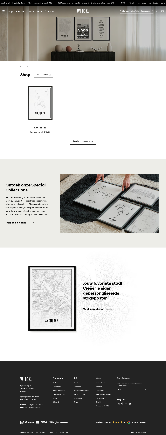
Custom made (34, 11)
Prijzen (76, 402)
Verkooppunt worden (103, 394)
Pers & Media (101, 383)
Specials (19, 11)
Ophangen (100, 390)
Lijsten (55, 398)
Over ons (49, 11)
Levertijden (78, 398)
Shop (10, 11)
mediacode (141, 432)
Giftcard (56, 402)
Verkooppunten (79, 394)
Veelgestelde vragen (81, 390)
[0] (162, 11)
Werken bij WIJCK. (102, 406)
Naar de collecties (16, 222)
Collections (57, 387)
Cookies (50, 432)
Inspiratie (99, 387)
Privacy (43, 432)
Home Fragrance (59, 390)
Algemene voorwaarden (29, 432)
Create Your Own (59, 394)
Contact (77, 383)
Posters (55, 383)
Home (22, 67)
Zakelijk (98, 402)
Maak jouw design (93, 309)
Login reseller (100, 398)
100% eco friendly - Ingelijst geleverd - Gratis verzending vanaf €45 (86, 3)
